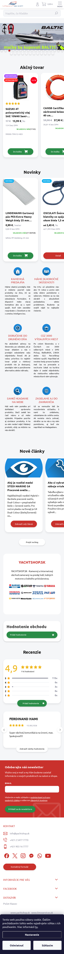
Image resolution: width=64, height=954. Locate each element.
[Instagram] (22, 855)
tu (36, 926)
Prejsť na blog (32, 542)
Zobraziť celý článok (24, 524)
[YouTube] (48, 855)
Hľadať (56, 13)
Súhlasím (47, 945)
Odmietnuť (16, 945)
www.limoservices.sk (42, 912)
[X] (14, 855)
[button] (60, 730)
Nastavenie (32, 934)
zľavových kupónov (39, 800)
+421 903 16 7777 (19, 846)
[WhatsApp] (39, 855)
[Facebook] (6, 855)
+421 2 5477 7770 (19, 839)
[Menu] (60, 4)
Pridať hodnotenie (18, 634)
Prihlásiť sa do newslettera (20, 809)
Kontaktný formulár (20, 866)
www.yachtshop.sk (20, 912)
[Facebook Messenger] (31, 855)
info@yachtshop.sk (19, 833)
